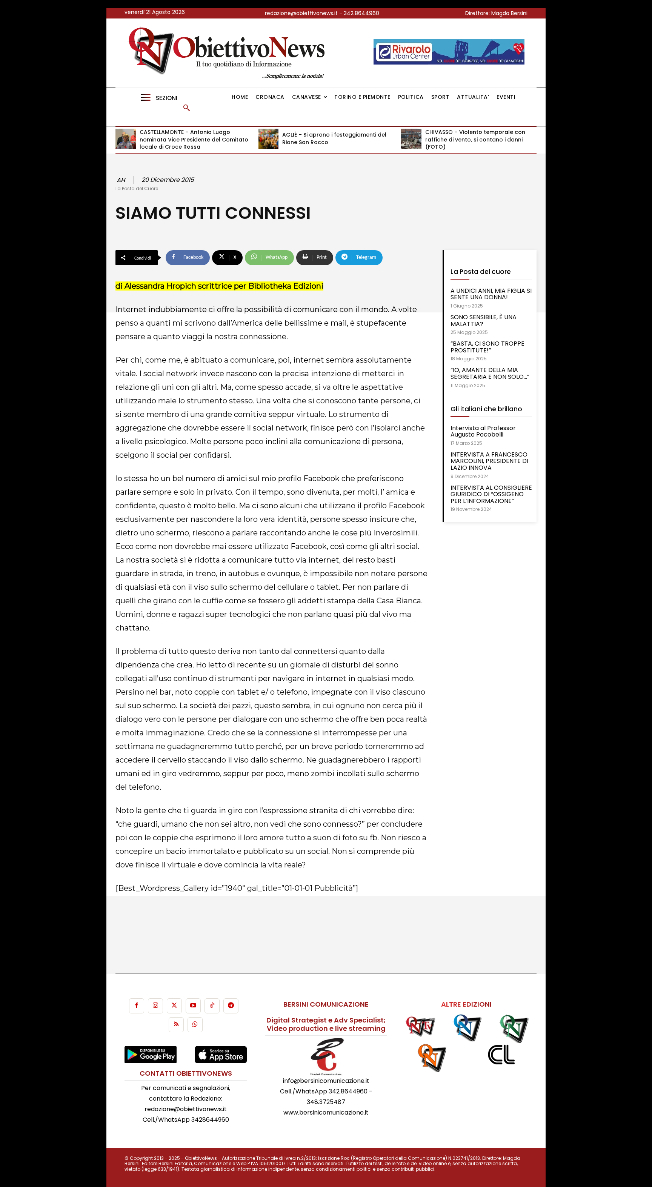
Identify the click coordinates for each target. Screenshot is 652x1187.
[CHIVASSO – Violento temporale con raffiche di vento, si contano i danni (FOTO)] (411, 139)
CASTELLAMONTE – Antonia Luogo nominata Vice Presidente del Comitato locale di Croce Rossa (194, 139)
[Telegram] (230, 1005)
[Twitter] (174, 1005)
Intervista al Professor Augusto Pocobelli (483, 431)
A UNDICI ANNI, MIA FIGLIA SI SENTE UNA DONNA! (491, 294)
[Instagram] (155, 1005)
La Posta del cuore (481, 271)
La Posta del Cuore (136, 188)
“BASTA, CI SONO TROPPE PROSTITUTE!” (487, 347)
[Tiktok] (212, 1005)
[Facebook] (136, 1005)
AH (121, 180)
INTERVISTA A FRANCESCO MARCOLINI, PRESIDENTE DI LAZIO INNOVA (489, 461)
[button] (186, 107)
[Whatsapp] (195, 1024)
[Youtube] (193, 1005)
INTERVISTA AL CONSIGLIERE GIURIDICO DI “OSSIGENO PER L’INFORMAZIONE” (491, 494)
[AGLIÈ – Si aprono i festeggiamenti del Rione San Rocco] (268, 139)
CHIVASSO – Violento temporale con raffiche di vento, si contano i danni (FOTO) (475, 139)
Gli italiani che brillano (486, 409)
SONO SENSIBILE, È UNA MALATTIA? (484, 320)
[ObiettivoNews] (228, 53)
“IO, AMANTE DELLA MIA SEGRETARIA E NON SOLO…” (490, 373)
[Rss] (176, 1024)
